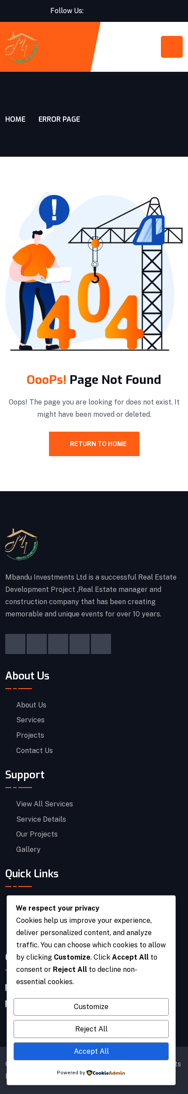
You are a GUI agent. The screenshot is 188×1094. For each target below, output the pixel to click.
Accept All (91, 1051)
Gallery (28, 850)
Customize (91, 1007)
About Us (31, 705)
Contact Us (34, 751)
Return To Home (98, 443)
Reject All (91, 1029)
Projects (30, 735)
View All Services (44, 804)
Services (30, 720)
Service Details (41, 819)
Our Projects (37, 834)
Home (15, 119)
